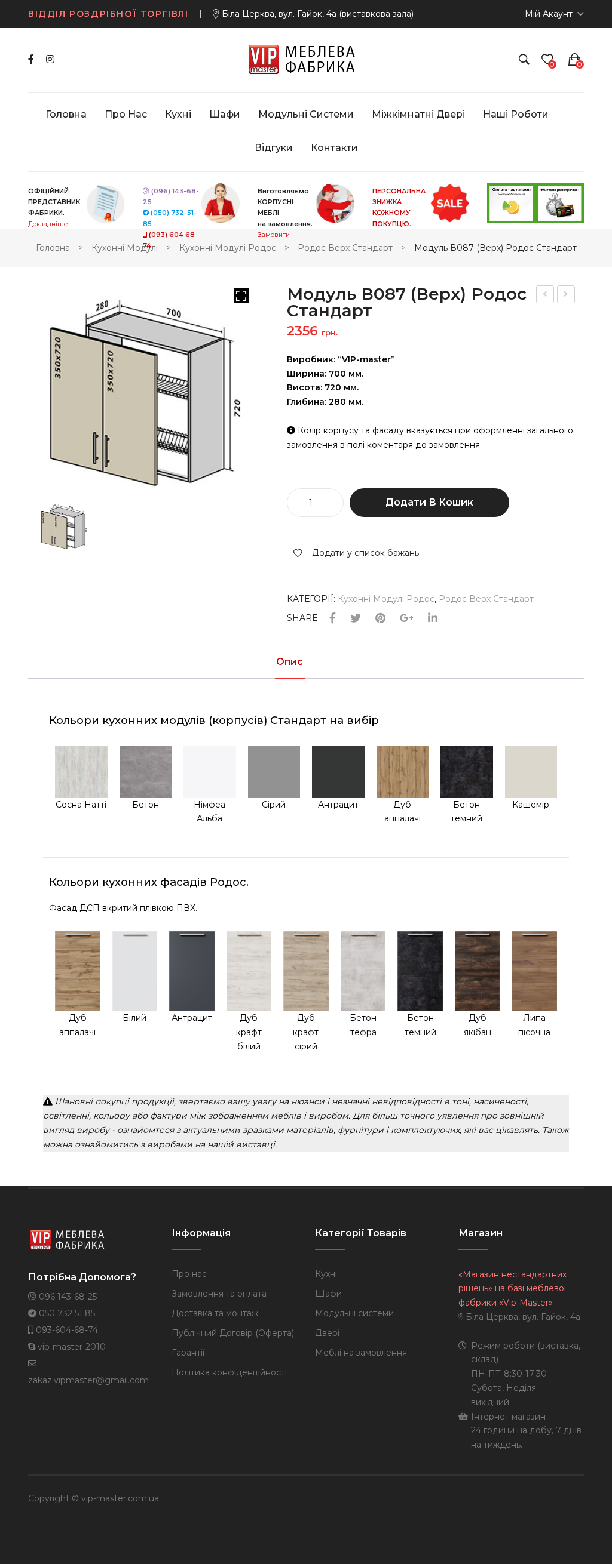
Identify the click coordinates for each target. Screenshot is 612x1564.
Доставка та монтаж (215, 1313)
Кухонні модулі (124, 247)
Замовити (274, 235)
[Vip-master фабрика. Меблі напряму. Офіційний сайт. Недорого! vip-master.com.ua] (306, 59)
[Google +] (407, 618)
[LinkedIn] (432, 618)
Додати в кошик (429, 502)
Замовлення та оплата (219, 1293)
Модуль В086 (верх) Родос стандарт (545, 295)
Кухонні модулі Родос (227, 247)
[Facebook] (31, 59)
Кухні (326, 1274)
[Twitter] (355, 618)
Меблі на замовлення (361, 1352)
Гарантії (188, 1352)
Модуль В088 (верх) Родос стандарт (566, 295)
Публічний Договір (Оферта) (233, 1333)
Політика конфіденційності (229, 1372)
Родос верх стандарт (345, 247)
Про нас (189, 1274)
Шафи (328, 1293)
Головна (53, 247)
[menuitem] (66, 114)
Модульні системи (354, 1313)
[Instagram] (50, 59)
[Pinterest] (380, 618)
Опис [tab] (289, 662)
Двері (327, 1333)
